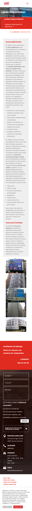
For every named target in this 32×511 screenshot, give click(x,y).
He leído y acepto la (14, 403)
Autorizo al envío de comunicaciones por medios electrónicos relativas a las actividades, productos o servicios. (14, 413)
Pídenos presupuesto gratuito (13, 25)
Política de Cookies (9, 480)
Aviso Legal (6, 478)
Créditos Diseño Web (9, 484)
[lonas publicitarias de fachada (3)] (16, 302)
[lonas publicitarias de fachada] (16, 272)
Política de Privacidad (9, 482)
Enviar (24, 421)
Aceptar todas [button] (18, 507)
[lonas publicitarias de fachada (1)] (16, 287)
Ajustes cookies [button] (7, 507)
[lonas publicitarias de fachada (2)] (16, 317)
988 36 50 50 (23, 363)
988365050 (10, 448)
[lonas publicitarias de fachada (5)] (16, 331)
